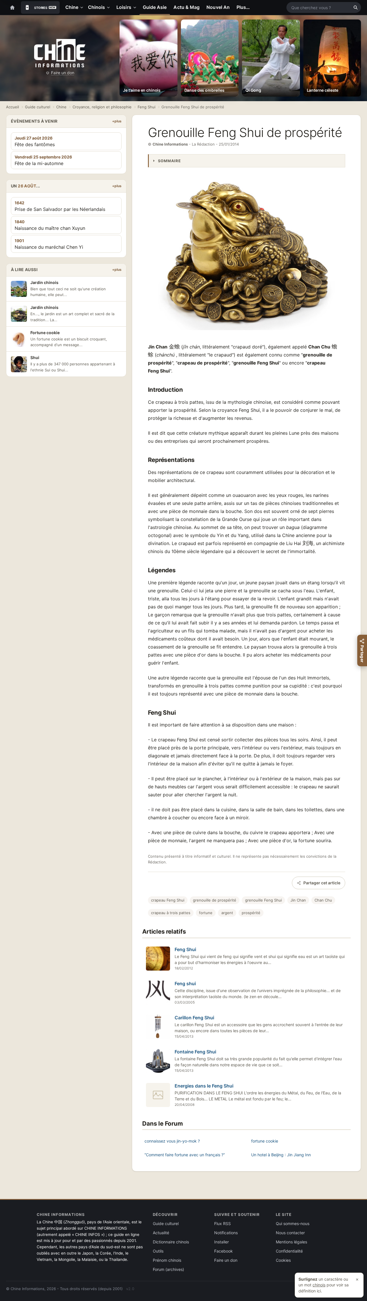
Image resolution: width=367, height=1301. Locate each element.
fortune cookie (264, 1141)
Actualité (161, 1232)
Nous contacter (290, 1232)
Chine (71, 7)
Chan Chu (323, 900)
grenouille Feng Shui (263, 900)
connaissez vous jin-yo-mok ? (172, 1141)
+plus (117, 121)
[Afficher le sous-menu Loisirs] (135, 7)
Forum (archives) (168, 1269)
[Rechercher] (355, 7)
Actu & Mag (186, 7)
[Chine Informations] (59, 53)
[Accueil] (12, 7)
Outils (158, 1251)
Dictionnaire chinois (171, 1241)
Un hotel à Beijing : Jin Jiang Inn (281, 1154)
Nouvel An (218, 7)
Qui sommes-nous (292, 1223)
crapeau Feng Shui (167, 900)
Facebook (223, 1251)
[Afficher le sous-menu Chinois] (109, 7)
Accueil (12, 107)
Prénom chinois (167, 1260)
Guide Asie (155, 7)
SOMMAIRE (169, 160)
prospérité (251, 912)
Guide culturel (37, 107)
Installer (221, 1241)
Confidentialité (289, 1251)
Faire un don (62, 72)
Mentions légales (291, 1241)
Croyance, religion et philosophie (102, 107)
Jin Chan (298, 900)
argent (227, 912)
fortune (205, 912)
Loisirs (123, 7)
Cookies (283, 1260)
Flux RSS (222, 1223)
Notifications (226, 1232)
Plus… (243, 7)
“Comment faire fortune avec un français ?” (185, 1154)
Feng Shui (146, 107)
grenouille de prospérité (214, 900)
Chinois (96, 7)
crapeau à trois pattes (170, 912)
